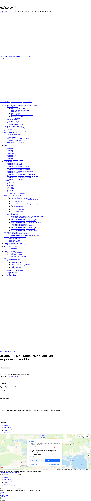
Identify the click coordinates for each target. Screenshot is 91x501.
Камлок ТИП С (11, 158)
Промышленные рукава (14, 197)
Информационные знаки (14, 274)
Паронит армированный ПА (19, 108)
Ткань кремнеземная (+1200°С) (16, 142)
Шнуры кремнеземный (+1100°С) (17, 140)
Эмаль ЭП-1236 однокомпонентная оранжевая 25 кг (16, 102)
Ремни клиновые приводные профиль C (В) (24, 225)
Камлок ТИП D (12, 148)
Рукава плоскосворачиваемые (20, 208)
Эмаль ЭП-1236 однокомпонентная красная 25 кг (15, 56)
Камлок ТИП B (11, 147)
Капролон (10, 187)
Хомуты (9, 261)
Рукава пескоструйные (17, 206)
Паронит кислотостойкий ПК (20, 110)
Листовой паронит (12, 107)
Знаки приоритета (12, 272)
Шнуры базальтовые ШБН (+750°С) (18, 139)
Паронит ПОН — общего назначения (22, 115)
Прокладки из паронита (18, 116)
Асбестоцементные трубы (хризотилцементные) (22, 128)
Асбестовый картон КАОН (15, 121)
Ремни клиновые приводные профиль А (23, 229)
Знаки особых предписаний (15, 270)
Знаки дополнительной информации (18, 269)
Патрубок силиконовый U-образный (18, 233)
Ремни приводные (12, 214)
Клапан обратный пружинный (16, 256)
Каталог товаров (11, 11)
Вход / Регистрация (9, 485)
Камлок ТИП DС (12, 152)
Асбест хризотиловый (14, 118)
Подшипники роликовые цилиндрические (20, 171)
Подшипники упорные (14, 172)
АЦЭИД (9, 129)
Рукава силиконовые (17, 211)
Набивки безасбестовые (14, 136)
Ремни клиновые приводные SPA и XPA (23, 217)
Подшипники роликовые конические (18, 168)
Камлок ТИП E (11, 153)
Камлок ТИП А (12, 156)
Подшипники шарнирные (15, 179)
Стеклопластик (11, 137)
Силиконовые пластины (14, 238)
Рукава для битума (16, 201)
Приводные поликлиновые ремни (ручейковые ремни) (27, 216)
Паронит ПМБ (15, 111)
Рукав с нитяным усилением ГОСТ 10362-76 (24, 200)
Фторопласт (10, 192)
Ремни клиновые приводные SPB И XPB (23, 219)
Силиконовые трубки (13, 240)
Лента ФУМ (10, 189)
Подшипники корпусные (14, 164)
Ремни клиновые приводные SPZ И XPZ (23, 221)
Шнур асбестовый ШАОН (15, 124)
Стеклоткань (11, 144)
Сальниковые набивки (14, 123)
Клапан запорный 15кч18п (15, 254)
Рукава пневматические (18, 209)
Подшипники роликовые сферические (18, 169)
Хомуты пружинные (17, 262)
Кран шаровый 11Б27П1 (14, 253)
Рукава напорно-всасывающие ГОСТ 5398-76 (24, 205)
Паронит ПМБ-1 (16, 113)
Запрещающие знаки (13, 259)
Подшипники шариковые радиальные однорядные (22, 176)
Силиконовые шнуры (13, 241)
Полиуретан (10, 182)
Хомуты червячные (16, 267)
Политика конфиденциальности (9, 472)
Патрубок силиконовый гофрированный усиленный (23, 235)
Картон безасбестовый (14, 134)
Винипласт (10, 185)
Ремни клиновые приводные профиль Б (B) (24, 230)
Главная (2, 11)
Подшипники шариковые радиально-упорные (21, 174)
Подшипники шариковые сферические (19, 177)
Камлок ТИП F (11, 155)
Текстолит (10, 190)
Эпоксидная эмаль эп (13, 376)
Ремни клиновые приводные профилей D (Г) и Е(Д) (26, 222)
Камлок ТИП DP (12, 150)
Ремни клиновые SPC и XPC (19, 224)
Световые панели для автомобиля (17, 245)
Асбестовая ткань (12, 119)
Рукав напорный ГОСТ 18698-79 (21, 198)
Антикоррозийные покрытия (16, 193)
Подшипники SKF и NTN (15, 163)
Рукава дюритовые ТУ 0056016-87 (21, 203)
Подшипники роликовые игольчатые (18, 166)
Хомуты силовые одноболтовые (20, 266)
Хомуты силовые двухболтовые (20, 264)
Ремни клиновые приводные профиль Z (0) (24, 227)
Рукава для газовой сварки (19, 213)
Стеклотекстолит (12, 184)
